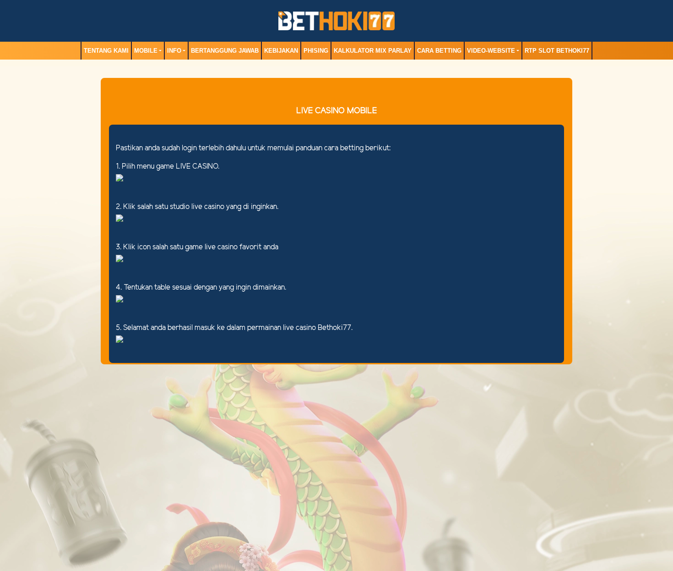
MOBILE (145, 50)
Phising (316, 50)
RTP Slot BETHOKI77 (557, 50)
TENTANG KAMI (106, 50)
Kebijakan (281, 50)
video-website (491, 50)
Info (174, 50)
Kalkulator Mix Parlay (373, 50)
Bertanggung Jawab (225, 50)
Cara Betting (439, 50)
